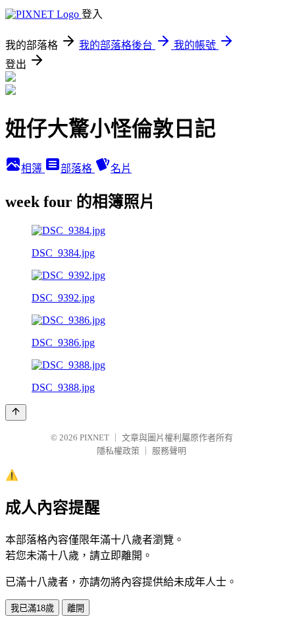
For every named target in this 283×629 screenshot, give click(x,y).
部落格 (78, 168)
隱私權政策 (118, 451)
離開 (75, 608)
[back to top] (15, 412)
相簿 (33, 168)
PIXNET (94, 437)
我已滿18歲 (32, 608)
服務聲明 (169, 451)
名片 (121, 168)
